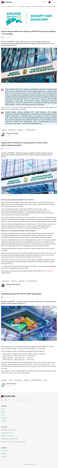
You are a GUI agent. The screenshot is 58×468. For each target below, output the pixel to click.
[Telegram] (8, 37)
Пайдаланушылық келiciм (8, 430)
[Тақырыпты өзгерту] (50, 2)
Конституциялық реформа (24, 6)
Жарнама (3, 456)
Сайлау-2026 (9, 6)
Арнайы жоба (35, 6)
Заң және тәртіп (51, 6)
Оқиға (2, 409)
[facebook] (13, 400)
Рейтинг (14, 281)
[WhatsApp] (5, 37)
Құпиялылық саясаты (7, 432)
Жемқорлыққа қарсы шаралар (9, 438)
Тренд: (3, 6)
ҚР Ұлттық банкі (30, 130)
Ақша (45, 380)
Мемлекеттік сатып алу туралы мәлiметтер (13, 441)
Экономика (5, 281)
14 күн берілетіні (48, 271)
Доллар (4, 380)
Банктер (20, 130)
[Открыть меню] (55, 2)
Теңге (10, 380)
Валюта (26, 380)
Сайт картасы (5, 450)
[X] (14, 37)
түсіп (15, 373)
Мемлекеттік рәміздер (7, 435)
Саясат (3, 412)
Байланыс (3, 453)
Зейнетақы (11, 130)
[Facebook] (11, 37)
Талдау (3, 415)
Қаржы (4, 130)
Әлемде (3, 421)
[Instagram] (2, 37)
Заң (2, 266)
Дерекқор (43, 6)
